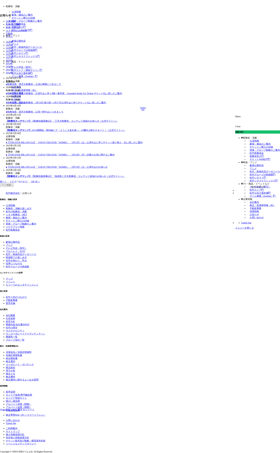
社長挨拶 (10, 318)
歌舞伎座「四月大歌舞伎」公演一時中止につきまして (35, 112)
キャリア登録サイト (16, 398)
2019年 (9, 63)
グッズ (9, 278)
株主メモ (10, 373)
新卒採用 (10, 392)
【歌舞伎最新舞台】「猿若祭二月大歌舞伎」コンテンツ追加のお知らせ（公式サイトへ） (65, 176)
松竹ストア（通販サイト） (26, 70)
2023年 (9, 51)
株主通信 (10, 361)
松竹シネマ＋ (19, 53)
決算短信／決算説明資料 (19, 352)
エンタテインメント (16, 30)
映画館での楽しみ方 (16, 257)
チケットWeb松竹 (259, 159)
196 (32, 181)
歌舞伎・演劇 (250, 138)
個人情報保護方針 (15, 434)
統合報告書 (12, 358)
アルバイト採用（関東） (19, 404)
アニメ (15, 44)
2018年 (9, 66)
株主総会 (10, 367)
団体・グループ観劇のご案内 (27, 21)
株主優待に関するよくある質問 (22, 380)
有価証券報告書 (14, 355)
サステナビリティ (15, 330)
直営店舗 (10, 303)
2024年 (9, 48)
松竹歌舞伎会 (257, 153)
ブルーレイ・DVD (15, 251)
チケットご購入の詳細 (23, 18)
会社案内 (254, 202)
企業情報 (247, 199)
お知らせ (254, 214)
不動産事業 (255, 208)
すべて (9, 36)
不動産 (9, 33)
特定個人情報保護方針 (17, 437)
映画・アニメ (250, 162)
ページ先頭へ (7, 185)
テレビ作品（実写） (22, 67)
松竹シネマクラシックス (24, 56)
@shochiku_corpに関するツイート (17, 409)
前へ (2, 181)
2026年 (9, 42)
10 (23, 181)
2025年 (9, 45)
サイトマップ (13, 431)
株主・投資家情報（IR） (24, 90)
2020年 (9, 60)
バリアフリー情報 (15, 227)
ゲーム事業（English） (23, 76)
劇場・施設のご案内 (22, 15)
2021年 (9, 57)
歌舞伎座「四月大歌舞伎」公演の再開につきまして (34, 84)
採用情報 (254, 211)
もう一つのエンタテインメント (22, 285)
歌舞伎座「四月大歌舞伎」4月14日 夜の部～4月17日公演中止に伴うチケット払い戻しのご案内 (56, 102)
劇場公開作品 (19, 41)
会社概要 (10, 315)
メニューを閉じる (244, 228)
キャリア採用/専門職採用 (19, 395)
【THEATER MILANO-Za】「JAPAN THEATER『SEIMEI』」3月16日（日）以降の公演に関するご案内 (61, 154)
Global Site (246, 223)
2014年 (9, 72)
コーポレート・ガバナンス (20, 364)
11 (26, 181)
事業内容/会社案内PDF (17, 324)
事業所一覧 (12, 337)
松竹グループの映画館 (23, 50)
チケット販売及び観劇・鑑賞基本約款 (26, 440)
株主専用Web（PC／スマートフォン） (26, 415)
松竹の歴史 (12, 327)
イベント (10, 282)
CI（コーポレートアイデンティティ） (26, 334)
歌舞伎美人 (255, 156)
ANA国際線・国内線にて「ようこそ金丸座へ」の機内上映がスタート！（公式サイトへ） (65, 130)
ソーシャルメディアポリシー (21, 443)
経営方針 (10, 321)
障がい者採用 (13, 401)
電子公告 (10, 370)
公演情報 (16, 12)
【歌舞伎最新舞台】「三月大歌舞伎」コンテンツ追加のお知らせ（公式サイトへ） (62, 121)
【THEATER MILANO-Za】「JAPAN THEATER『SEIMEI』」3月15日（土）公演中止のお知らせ (57, 167)
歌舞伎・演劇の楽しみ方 (19, 208)
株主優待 (10, 376)
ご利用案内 (12, 428)
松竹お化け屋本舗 (21, 73)
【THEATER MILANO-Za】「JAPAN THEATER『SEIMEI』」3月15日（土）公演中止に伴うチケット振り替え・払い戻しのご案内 (75, 142)
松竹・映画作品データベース (27, 47)
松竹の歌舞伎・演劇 (16, 211)
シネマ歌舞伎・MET (16, 214)
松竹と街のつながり (16, 297)
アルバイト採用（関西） (19, 407)
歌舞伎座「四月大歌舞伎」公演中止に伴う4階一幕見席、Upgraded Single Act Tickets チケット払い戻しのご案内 (65, 93)
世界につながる (14, 263)
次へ (37, 181)
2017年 (9, 69)
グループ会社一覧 (15, 340)
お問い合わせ (257, 217)
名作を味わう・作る (16, 260)
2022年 (9, 54)
